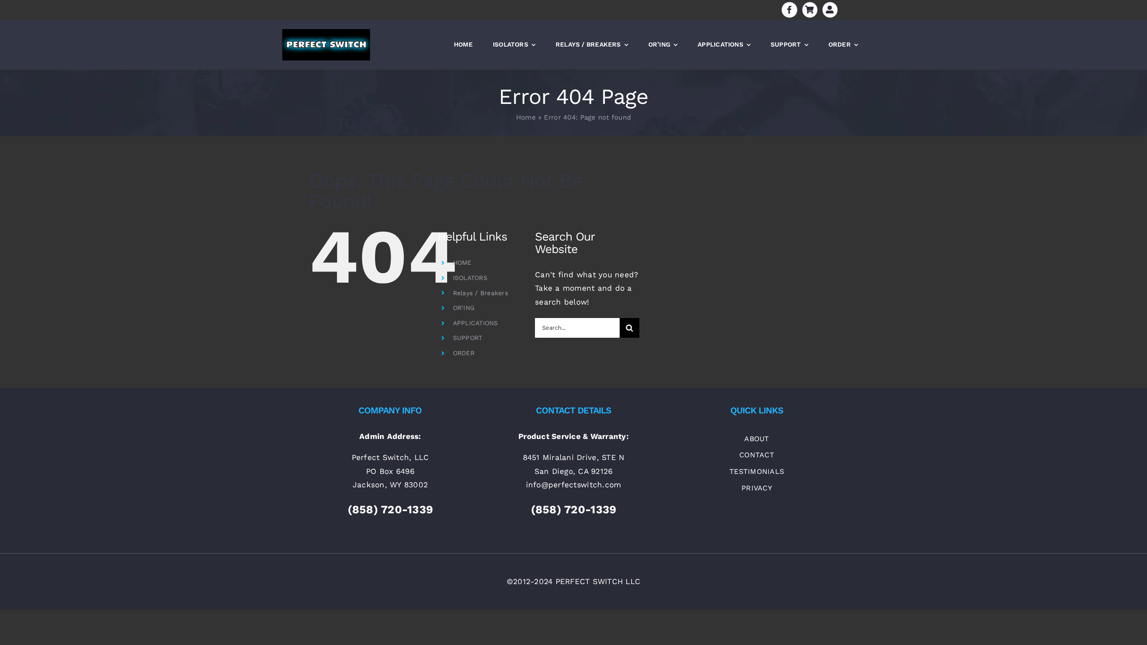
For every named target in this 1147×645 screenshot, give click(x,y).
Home (526, 117)
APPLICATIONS (475, 323)
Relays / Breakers (480, 293)
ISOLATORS (470, 277)
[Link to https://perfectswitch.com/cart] (810, 9)
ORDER (463, 353)
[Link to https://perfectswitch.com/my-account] (830, 9)
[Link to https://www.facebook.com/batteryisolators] (789, 9)
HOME (462, 262)
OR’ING (464, 307)
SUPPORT (468, 337)
